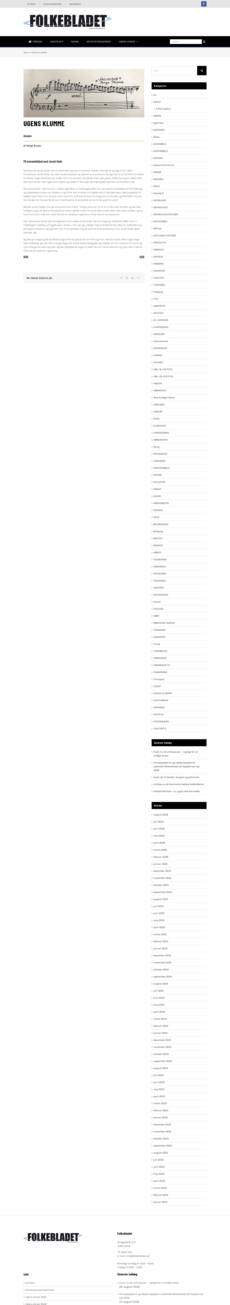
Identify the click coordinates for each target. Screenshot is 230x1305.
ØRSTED (158, 538)
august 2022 (160, 1152)
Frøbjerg (158, 291)
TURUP (157, 686)
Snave (157, 601)
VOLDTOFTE (159, 728)
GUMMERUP (160, 348)
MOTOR (157, 474)
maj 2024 (158, 1004)
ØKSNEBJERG (160, 524)
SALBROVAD (160, 559)
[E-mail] (138, 278)
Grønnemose (160, 341)
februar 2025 (160, 941)
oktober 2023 (161, 1054)
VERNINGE (159, 707)
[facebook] (204, 4)
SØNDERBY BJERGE (164, 622)
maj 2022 (158, 1173)
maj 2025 (158, 920)
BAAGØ (157, 172)
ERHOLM (158, 256)
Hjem (26, 52)
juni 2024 (159, 997)
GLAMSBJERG (160, 327)
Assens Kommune (163, 165)
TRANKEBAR (160, 672)
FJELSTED (158, 277)
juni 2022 (159, 1166)
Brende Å (158, 193)
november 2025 (162, 877)
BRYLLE (157, 228)
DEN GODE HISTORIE (164, 235)
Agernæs (158, 122)
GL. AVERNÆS (160, 320)
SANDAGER (159, 566)
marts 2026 (160, 849)
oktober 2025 (161, 885)
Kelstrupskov (163, 108)
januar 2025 (160, 948)
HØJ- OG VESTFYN (163, 376)
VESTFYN (158, 714)
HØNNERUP (159, 390)
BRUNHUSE (159, 200)
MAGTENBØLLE (161, 467)
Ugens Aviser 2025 (36, 1296)
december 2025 (162, 870)
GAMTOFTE (159, 305)
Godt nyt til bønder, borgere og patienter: (176, 777)
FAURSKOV (159, 270)
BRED (156, 186)
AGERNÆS (159, 129)
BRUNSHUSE (160, 207)
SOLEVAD (158, 608)
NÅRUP (157, 489)
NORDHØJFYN (161, 503)
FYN (155, 298)
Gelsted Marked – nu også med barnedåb (176, 791)
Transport (158, 679)
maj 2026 (158, 835)
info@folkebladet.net (138, 1255)
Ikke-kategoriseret (163, 397)
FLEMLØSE (159, 284)
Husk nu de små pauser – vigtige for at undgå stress (149, 1282)
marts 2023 (160, 1103)
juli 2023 (158, 1075)
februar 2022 (160, 1194)
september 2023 (162, 1061)
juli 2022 (158, 1159)
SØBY (156, 615)
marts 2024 (160, 1018)
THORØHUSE (160, 651)
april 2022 (159, 1180)
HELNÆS (158, 362)
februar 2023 (160, 1110)
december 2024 (162, 955)
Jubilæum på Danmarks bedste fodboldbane (178, 784)
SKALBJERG (159, 573)
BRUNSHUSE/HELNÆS (165, 214)
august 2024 (160, 983)
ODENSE (158, 510)
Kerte (156, 418)
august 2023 (160, 1068)
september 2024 (162, 976)
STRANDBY (159, 629)
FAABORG (158, 263)
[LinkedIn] (132, 278)
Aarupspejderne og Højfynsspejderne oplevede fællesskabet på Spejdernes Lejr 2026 (176, 766)
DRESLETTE (159, 242)
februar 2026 (160, 856)
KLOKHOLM (159, 425)
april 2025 (159, 927)
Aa (154, 94)
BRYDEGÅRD (160, 221)
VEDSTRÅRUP (160, 700)
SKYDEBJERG (160, 594)
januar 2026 (160, 863)
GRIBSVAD (159, 334)
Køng (156, 446)
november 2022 (162, 1131)
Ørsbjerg (158, 531)
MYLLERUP (159, 481)
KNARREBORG (161, 432)
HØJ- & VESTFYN (162, 369)
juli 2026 (158, 821)
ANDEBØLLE (159, 143)
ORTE (156, 517)
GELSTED (158, 312)
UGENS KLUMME (162, 693)
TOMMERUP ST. (162, 665)
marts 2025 (160, 934)
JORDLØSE (159, 404)
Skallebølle (159, 580)
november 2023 (162, 1047)
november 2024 (162, 962)
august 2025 (160, 899)
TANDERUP (159, 636)
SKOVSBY (158, 587)
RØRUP (157, 552)
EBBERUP (158, 249)
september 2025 (162, 892)
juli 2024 (158, 990)
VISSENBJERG (161, 721)
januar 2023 (160, 1117)
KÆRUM (157, 411)
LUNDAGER (159, 460)
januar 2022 (160, 1201)
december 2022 (162, 1124)
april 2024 (159, 1011)
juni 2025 (159, 913)
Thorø (156, 643)
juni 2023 (159, 1082)
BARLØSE (158, 179)
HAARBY (158, 355)
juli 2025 (158, 906)
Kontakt (30, 1282)
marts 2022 (160, 1187)
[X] (127, 278)
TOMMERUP (160, 658)
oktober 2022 (161, 1138)
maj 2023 (158, 1089)
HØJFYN (157, 383)
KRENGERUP (160, 453)
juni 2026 (159, 828)
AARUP (157, 101)
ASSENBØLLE (160, 150)
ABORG (157, 115)
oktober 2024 (161, 969)
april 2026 (159, 842)
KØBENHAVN (160, 439)
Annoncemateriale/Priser (40, 1289)
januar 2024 (160, 1032)
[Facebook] (121, 278)
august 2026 (160, 814)
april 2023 (159, 1096)
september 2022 (162, 1145)
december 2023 (162, 1039)
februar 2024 (160, 1025)
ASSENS (158, 158)
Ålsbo (156, 136)
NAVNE (157, 496)
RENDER (158, 545)
